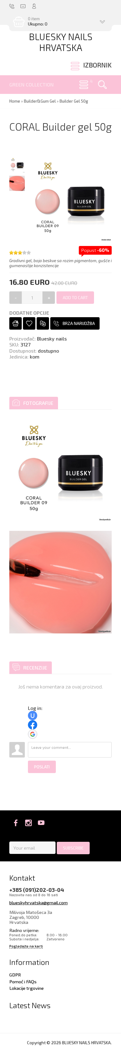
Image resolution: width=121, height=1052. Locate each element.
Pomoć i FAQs (23, 981)
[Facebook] (15, 823)
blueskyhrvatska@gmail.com (38, 902)
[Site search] (102, 84)
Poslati (42, 766)
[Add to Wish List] (29, 323)
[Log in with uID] (32, 715)
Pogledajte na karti (26, 946)
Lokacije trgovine (26, 988)
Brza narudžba (79, 323)
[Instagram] (28, 823)
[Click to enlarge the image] (60, 470)
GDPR (15, 974)
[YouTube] (41, 823)
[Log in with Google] (32, 734)
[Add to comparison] (43, 323)
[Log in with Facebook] (32, 725)
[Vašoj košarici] (15, 323)
